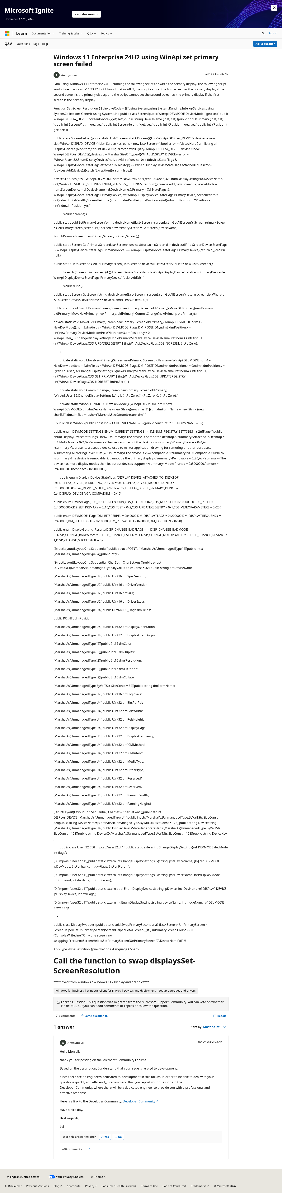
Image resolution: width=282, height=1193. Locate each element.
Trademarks (198, 1186)
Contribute (74, 1186)
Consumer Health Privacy (117, 1186)
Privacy (89, 1186)
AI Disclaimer (13, 1186)
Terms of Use (149, 1186)
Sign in (272, 33)
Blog (56, 1186)
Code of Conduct (173, 1186)
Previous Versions (37, 1186)
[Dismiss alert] (274, 8)
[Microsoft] (7, 33)
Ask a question (265, 44)
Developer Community (139, 1101)
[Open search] (263, 33)
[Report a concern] (89, 1149)
